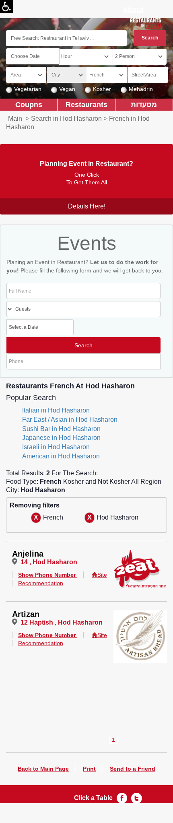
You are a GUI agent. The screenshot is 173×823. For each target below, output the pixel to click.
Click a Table (93, 797)
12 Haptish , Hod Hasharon (62, 622)
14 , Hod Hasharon (49, 562)
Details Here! (86, 206)
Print (89, 768)
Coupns (28, 104)
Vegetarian (27, 89)
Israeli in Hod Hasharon (56, 446)
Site (102, 574)
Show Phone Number (47, 574)
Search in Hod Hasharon (66, 118)
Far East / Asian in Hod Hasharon (69, 419)
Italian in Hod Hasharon (56, 410)
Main (15, 118)
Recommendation (40, 583)
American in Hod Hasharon (61, 456)
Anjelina (27, 553)
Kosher (102, 89)
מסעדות (144, 104)
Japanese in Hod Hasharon (61, 437)
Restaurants (86, 104)
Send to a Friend (132, 768)
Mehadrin (141, 89)
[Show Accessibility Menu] (6, 6)
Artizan (25, 614)
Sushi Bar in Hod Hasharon (61, 428)
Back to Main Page (43, 768)
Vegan (67, 89)
